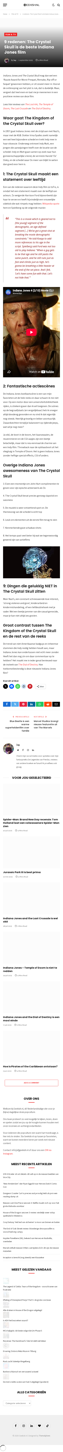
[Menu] (5, 5)
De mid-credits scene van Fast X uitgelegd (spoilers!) (25, 1381)
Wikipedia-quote (50, 203)
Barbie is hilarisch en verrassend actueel (20, 1371)
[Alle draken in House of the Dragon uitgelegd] (6, 1307)
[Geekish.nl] (31, 5)
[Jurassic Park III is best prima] (31, 852)
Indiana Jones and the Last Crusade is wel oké (30, 920)
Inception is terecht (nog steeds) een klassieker (23, 1257)
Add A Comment (31, 1083)
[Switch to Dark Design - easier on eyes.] (53, 5)
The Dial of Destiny (40, 108)
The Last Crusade (19, 108)
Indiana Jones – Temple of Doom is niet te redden (30, 969)
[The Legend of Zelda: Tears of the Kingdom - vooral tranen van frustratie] (6, 1283)
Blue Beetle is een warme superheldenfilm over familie (17, 726)
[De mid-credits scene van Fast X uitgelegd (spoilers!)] (6, 1378)
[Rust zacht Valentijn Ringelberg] (6, 1358)
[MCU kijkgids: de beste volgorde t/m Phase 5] (6, 1327)
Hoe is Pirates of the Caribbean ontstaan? (30, 1066)
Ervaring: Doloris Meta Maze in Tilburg (19, 1351)
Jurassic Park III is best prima (22, 872)
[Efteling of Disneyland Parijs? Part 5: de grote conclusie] (6, 1296)
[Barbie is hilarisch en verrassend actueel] (6, 1368)
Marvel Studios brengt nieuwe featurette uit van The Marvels (46, 724)
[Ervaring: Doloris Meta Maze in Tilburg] (6, 1348)
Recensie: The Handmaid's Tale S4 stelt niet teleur (24, 1341)
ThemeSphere (44, 1435)
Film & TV (11, 34)
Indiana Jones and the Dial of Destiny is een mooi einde (31, 1018)
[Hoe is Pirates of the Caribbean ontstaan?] (31, 1046)
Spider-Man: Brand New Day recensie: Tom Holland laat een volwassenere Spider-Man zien (31, 823)
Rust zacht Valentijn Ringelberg (16, 1361)
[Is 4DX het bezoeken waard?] (6, 1317)
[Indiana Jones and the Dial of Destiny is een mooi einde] (31, 997)
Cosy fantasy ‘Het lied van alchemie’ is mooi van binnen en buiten (31, 1222)
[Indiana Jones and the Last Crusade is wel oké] (31, 898)
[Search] (58, 5)
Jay (14, 60)
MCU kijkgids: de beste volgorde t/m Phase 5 (22, 1330)
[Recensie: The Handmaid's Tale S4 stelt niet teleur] (6, 1337)
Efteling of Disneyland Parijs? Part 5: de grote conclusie (27, 1300)
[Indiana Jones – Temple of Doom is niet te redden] (31, 948)
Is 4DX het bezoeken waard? (15, 1320)
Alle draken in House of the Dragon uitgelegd (22, 1310)
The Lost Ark (31, 104)
